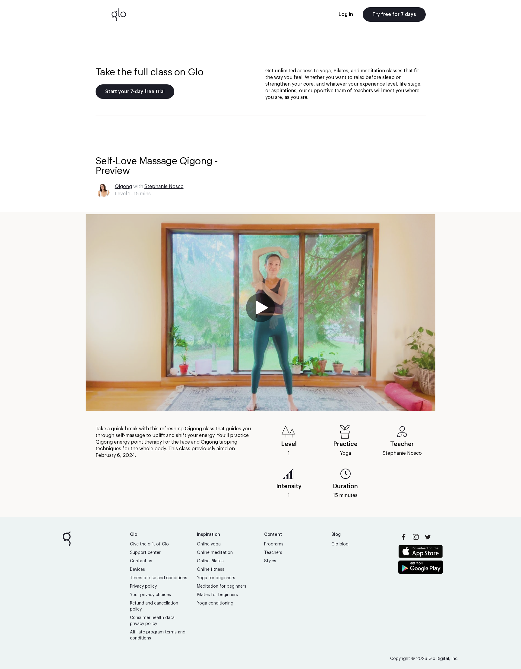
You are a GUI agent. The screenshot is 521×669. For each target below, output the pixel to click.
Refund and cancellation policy (154, 606)
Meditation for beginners (221, 586)
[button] (260, 312)
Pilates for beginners (217, 595)
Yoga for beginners (216, 578)
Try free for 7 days (394, 14)
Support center (145, 553)
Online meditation (215, 553)
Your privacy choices (150, 595)
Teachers (273, 553)
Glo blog (340, 544)
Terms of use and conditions (158, 578)
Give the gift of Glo (149, 544)
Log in (346, 14)
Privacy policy (143, 586)
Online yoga (209, 544)
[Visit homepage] (119, 14)
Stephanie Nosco (164, 186)
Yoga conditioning (215, 603)
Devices (137, 569)
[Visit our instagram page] (415, 537)
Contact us (141, 561)
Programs (273, 544)
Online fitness (210, 569)
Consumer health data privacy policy (152, 621)
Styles (270, 561)
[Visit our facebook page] (403, 537)
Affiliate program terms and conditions (157, 635)
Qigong (123, 186)
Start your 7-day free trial (135, 91)
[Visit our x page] (427, 537)
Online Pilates (210, 561)
